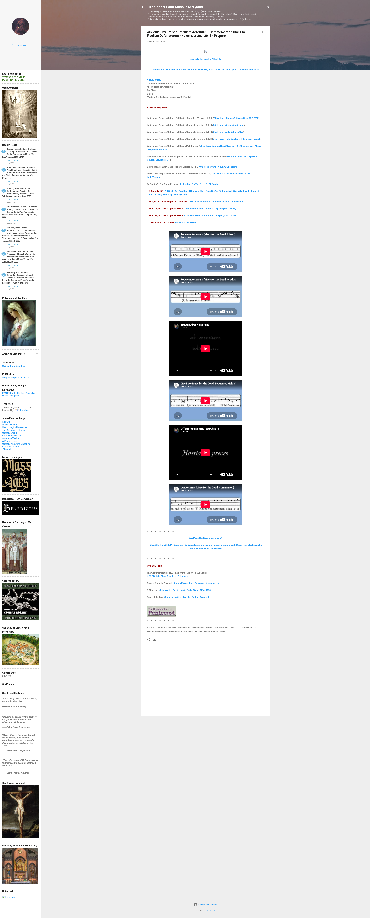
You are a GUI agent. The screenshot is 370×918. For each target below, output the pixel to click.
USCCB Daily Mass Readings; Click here (167, 576)
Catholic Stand (9, 432)
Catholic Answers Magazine (16, 443)
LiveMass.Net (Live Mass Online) (205, 538)
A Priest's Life (9, 441)
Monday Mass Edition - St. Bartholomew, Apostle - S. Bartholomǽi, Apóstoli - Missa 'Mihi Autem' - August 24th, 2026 (18, 192)
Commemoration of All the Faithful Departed (186, 597)
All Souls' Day (154, 80)
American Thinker (11, 438)
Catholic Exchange (11, 435)
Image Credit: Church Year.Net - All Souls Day (206, 59)
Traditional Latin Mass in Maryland (175, 7)
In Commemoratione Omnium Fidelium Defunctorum (216, 201)
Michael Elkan (212, 910)
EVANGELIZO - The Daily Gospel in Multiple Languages (18, 394)
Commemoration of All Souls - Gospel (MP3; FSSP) (210, 215)
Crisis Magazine (10, 446)
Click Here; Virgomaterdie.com (228, 125)
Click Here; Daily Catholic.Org (228, 132)
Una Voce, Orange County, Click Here (218, 167)
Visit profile (20, 46)
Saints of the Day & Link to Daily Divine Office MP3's (185, 590)
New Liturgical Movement (15, 427)
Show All (7, 449)
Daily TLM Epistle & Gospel (16, 377)
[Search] (268, 7)
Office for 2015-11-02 (185, 222)
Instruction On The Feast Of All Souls (199, 184)
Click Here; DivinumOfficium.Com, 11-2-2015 (236, 118)
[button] (262, 32)
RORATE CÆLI (9, 424)
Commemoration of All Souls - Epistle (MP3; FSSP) (210, 208)
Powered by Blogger (207, 904)
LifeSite (6, 421)
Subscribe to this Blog (13, 366)
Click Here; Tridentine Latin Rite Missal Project (236, 139)
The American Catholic (13, 430)
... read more (12, 160)
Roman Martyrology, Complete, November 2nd (196, 583)
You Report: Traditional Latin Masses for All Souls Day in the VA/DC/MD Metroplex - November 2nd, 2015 (206, 69)
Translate (24, 410)
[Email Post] (154, 641)
